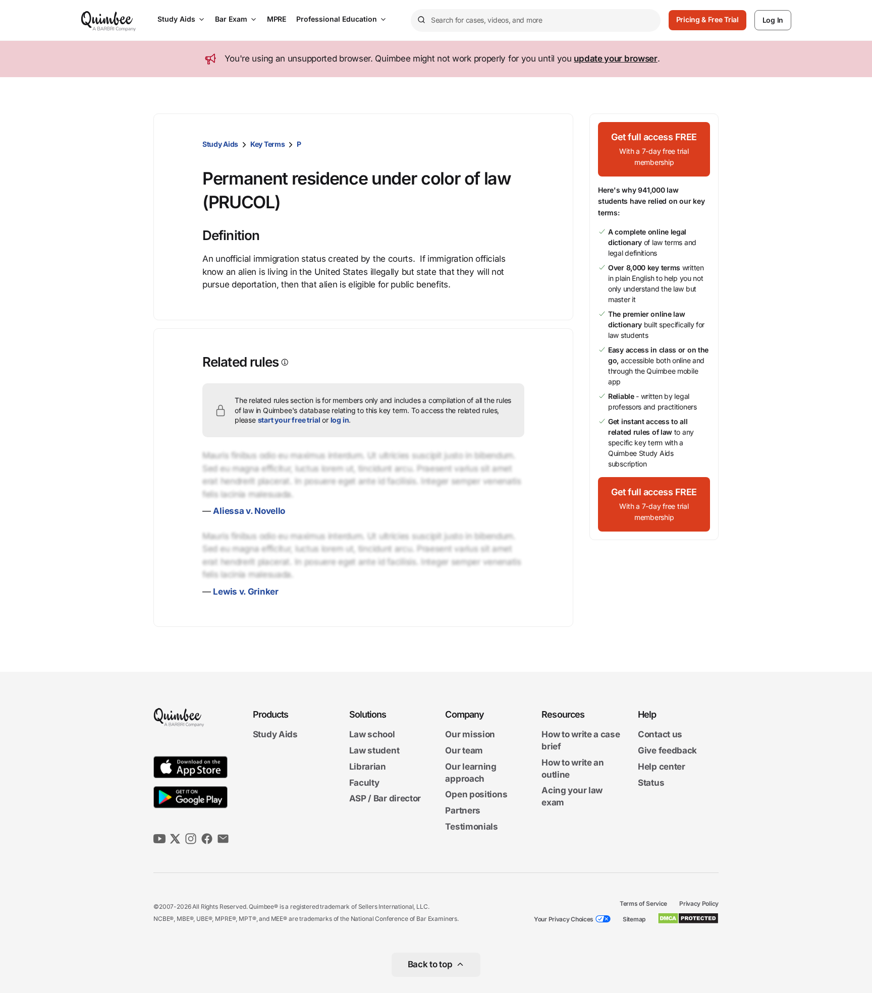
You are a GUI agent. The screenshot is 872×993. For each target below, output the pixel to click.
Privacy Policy (699, 903)
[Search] (421, 20)
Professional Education (336, 19)
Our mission (470, 735)
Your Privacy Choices (563, 919)
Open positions (476, 795)
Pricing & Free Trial (707, 19)
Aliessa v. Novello (249, 511)
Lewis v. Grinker (245, 592)
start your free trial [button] (289, 420)
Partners (462, 810)
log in (340, 420)
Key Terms (267, 144)
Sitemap (634, 919)
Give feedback (667, 750)
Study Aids (176, 19)
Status (651, 783)
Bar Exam (231, 19)
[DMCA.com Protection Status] (688, 918)
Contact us (660, 735)
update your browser (615, 58)
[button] (654, 149)
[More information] (284, 362)
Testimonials (471, 827)
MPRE (276, 19)
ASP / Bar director (385, 799)
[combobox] (536, 20)
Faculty (364, 783)
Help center (661, 767)
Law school (372, 735)
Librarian (367, 767)
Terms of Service (643, 903)
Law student (374, 750)
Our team (464, 750)
